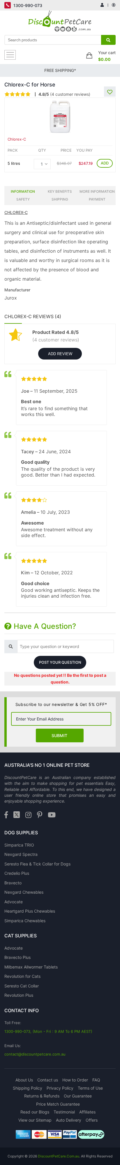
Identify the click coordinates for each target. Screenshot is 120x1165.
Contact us (47, 1079)
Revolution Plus (18, 995)
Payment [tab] (97, 199)
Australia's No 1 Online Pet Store (47, 765)
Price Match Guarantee (58, 1104)
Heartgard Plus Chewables (29, 911)
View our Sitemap (35, 1120)
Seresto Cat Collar (21, 985)
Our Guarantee (78, 1095)
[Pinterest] (39, 815)
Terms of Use (90, 1088)
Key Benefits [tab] (60, 191)
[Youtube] (52, 815)
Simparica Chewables (24, 920)
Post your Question (60, 662)
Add (105, 163)
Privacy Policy (60, 1088)
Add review (60, 354)
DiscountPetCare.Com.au (58, 1156)
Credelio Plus (16, 873)
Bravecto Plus (17, 957)
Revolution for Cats (22, 976)
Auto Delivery (68, 1120)
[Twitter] (16, 815)
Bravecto (13, 882)
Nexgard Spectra (21, 854)
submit (59, 735)
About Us (24, 1079)
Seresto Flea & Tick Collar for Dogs (37, 863)
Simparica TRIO (19, 844)
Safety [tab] (23, 199)
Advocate (13, 901)
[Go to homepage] (60, 22)
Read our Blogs (34, 1111)
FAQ (96, 1079)
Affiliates (87, 1111)
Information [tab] (23, 191)
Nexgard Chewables (23, 892)
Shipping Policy (27, 1088)
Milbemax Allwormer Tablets (31, 966)
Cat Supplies (20, 936)
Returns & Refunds (41, 1095)
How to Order (75, 1079)
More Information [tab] (97, 191)
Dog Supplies (21, 832)
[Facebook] (6, 815)
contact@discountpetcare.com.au (35, 1054)
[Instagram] (28, 815)
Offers (92, 1120)
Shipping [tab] (60, 199)
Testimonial (64, 1111)
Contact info (21, 1010)
